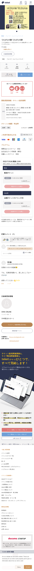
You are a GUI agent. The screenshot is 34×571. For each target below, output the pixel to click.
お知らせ (3, 526)
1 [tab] (16, 31)
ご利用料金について (6, 484)
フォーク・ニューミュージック (14, 36)
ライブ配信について (6, 490)
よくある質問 (5, 464)
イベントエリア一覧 (6, 458)
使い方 (3, 461)
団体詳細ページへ (17, 330)
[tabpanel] (17, 17)
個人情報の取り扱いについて (9, 518)
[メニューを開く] (31, 3)
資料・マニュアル (6, 495)
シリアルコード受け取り (8, 469)
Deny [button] (19, 567)
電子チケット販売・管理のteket (10, 444)
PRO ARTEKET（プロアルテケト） (11, 466)
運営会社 (3, 524)
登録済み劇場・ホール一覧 (8, 498)
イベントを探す (5, 453)
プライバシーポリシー (7, 513)
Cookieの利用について (7, 515)
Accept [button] (28, 567)
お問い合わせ (5, 529)
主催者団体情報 (8, 54)
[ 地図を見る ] (7, 49)
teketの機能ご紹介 (6, 487)
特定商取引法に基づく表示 (8, 521)
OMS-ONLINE (6, 312)
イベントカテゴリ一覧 (7, 456)
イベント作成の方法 (6, 481)
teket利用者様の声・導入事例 (9, 492)
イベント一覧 (25, 444)
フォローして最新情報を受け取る (17, 324)
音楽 (2, 36)
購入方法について (28, 134)
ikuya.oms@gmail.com (16, 337)
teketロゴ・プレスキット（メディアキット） (13, 500)
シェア (9, 283)
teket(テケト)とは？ (6, 479)
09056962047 (14, 341)
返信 (2, 283)
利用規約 (3, 510)
